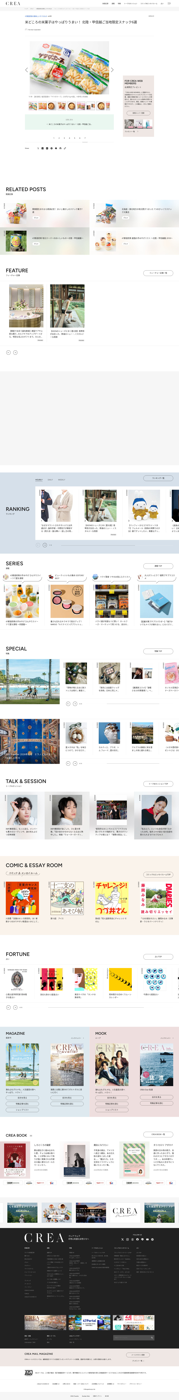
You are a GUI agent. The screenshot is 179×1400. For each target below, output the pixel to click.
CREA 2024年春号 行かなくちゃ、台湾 (74, 1308)
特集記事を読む (22, 1104)
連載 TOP (158, 566)
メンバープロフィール (75, 1339)
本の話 (107, 1396)
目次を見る (22, 1098)
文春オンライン (97, 1396)
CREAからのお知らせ (31, 1297)
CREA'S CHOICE (29, 1290)
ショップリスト (22, 1110)
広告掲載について (97, 1384)
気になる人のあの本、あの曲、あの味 (100, 1257)
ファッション (28, 1275)
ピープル (49, 1339)
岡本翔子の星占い (141, 1256)
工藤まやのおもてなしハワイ (55, 1267)
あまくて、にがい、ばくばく (122, 1272)
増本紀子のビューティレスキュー (55, 1297)
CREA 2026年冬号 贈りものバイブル (74, 1269)
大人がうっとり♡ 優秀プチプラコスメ (55, 1292)
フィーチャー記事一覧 (158, 273)
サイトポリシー (121, 1384)
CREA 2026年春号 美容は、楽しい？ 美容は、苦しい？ (78, 1263)
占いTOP (158, 956)
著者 (48, 1342)
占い (162, 3)
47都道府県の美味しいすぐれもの (38, 16)
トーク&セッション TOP (158, 784)
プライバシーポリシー (135, 1384)
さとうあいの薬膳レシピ (54, 1279)
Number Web (86, 1396)
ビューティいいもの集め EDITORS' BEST (53, 1287)
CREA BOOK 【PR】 (30, 1342)
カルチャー (28, 1265)
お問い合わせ (66, 1384)
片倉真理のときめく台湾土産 (55, 1259)
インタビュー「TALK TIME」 (122, 1269)
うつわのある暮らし (52, 1282)
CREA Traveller (74, 1396)
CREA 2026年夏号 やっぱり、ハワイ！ (74, 1257)
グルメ (26, 1262)
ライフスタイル (29, 1269)
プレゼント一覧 (130, 131)
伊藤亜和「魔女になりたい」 (122, 1256)
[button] (26, 69)
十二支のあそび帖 (119, 1265)
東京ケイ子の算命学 (142, 1265)
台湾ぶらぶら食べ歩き (53, 1256)
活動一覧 (71, 1342)
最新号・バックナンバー (31, 1339)
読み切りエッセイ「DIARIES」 (122, 1259)
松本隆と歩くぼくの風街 (98, 1264)
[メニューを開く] (169, 3)
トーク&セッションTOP (98, 1252)
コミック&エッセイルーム (148, 3)
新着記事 (105, 3)
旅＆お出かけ (28, 1259)
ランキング (28, 1280)
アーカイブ (28, 1284)
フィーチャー (28, 1287)
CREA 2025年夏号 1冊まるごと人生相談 (75, 1282)
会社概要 (54, 1384)
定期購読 (109, 1384)
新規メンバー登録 (138, 113)
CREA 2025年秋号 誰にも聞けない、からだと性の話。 (78, 1275)
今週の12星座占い (141, 1262)
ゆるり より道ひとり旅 (120, 1282)
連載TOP (49, 1252)
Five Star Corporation (34, 30)
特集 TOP (158, 651)
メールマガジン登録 (138, 1355)
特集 (119, 3)
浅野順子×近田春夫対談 (98, 1261)
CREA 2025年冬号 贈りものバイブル (74, 1292)
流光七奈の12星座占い (142, 1259)
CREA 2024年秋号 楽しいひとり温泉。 (74, 1297)
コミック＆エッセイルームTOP (158, 874)
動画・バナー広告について (81, 1384)
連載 (113, 3)
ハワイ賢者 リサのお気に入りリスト (55, 1263)
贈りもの (27, 1256)
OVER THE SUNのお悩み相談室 (100, 1267)
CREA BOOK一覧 (158, 1134)
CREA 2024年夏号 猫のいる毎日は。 (74, 1302)
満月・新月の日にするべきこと (145, 1272)
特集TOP (71, 1252)
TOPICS (27, 1293)
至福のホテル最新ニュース (54, 1271)
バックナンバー (76, 1038)
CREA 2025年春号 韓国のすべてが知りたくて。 (77, 1287)
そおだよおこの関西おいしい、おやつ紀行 (55, 1275)
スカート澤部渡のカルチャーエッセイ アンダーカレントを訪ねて (122, 1277)
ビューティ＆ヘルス (30, 1272)
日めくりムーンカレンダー (143, 1269)
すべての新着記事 (29, 1252)
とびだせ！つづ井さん (120, 1262)
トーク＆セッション (130, 3)
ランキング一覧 (158, 478)
